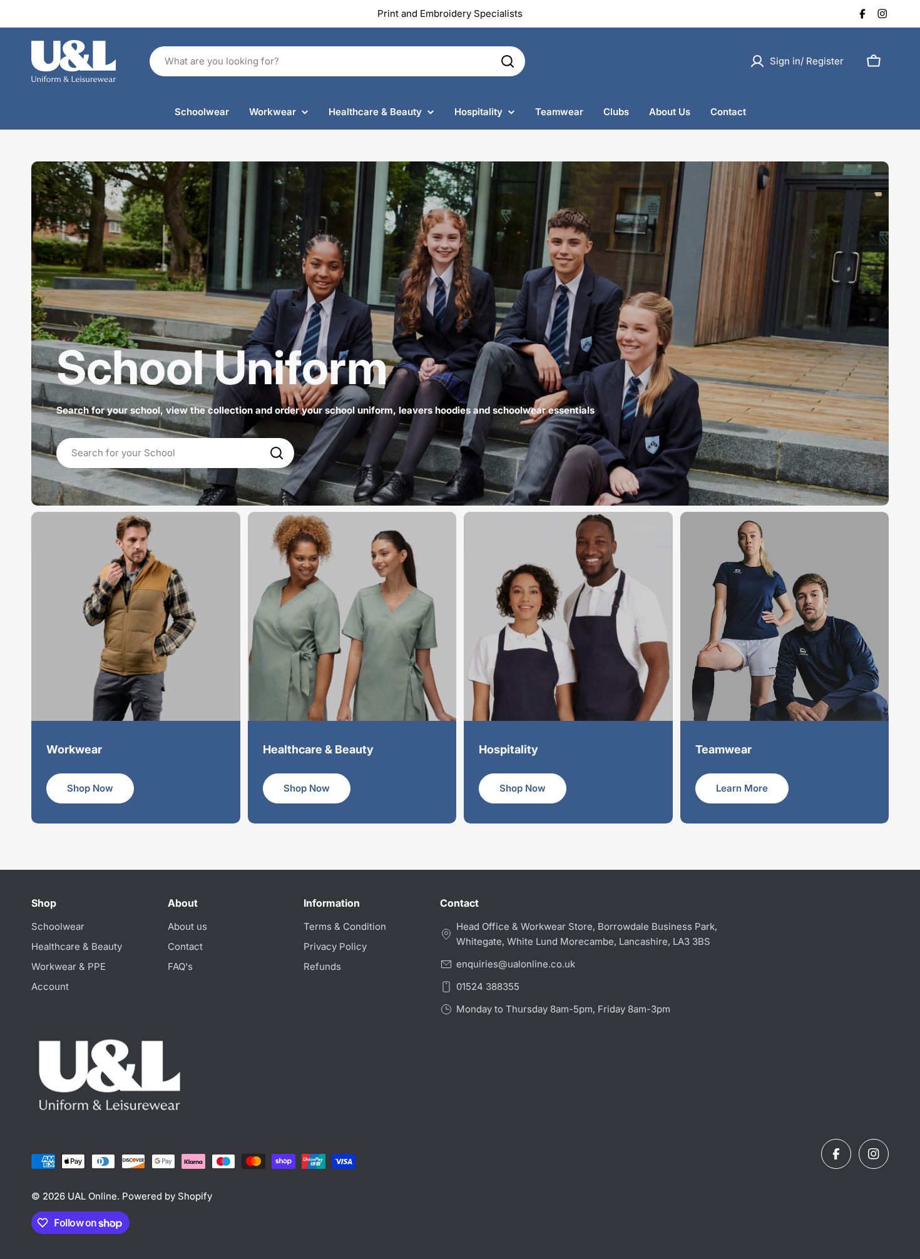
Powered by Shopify (167, 1196)
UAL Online (92, 1196)
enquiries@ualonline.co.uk (515, 964)
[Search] (507, 61)
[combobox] (337, 61)
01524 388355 (487, 986)
